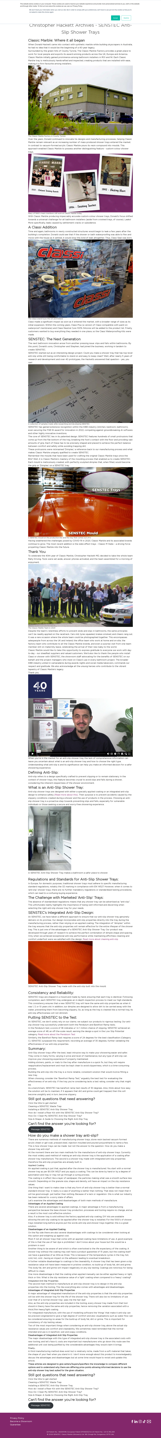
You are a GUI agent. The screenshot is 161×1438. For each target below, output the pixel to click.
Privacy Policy (17, 1418)
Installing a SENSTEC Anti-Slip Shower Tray (50, 1110)
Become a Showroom (21, 1421)
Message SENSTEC (40, 1129)
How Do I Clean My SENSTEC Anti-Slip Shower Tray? (55, 1116)
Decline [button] (126, 18)
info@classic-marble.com (149, 1421)
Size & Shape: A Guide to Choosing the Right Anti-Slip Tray (58, 1119)
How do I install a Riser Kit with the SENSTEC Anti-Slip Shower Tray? (63, 1113)
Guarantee (15, 1425)
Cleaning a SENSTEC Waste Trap (45, 1106)
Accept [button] (115, 18)
